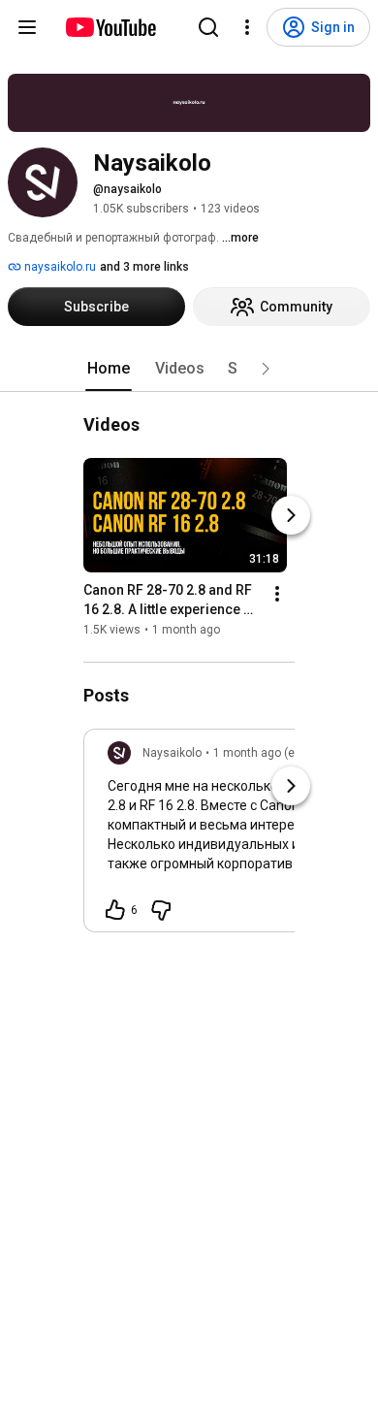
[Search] (208, 27)
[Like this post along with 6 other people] (115, 910)
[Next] (290, 515)
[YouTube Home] (110, 27)
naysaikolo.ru (58, 267)
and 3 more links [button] (144, 267)
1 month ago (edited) (269, 753)
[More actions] (277, 593)
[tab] (108, 368)
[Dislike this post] (160, 910)
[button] (265, 368)
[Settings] (247, 27)
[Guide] (27, 27)
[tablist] (189, 368)
